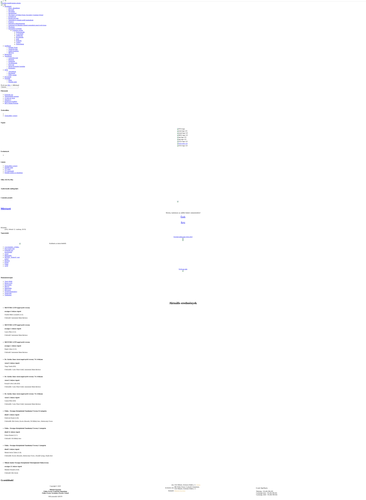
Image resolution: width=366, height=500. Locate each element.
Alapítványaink (13, 49)
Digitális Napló (13, 47)
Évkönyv (11, 22)
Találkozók (19, 35)
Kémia (7, 262)
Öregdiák (7, 78)
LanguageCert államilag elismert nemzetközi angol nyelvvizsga (27, 25)
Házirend (11, 59)
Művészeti (6, 208)
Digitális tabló (12, 82)
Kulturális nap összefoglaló (9, 251)
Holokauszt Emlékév (11, 101)
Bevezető (11, 10)
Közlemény (11, 68)
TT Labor (7, 169)
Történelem (8, 295)
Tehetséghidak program (12, 96)
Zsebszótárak (20, 44)
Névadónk (11, 11)
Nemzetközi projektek (15, 28)
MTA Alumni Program (11, 103)
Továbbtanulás (12, 63)
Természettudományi (11, 291)
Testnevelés (8, 293)
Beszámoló (11, 73)
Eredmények (12, 16)
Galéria (18, 42)
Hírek (10, 80)
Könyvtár (11, 65)
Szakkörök (11, 61)
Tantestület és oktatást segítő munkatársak (20, 20)
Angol (6, 254)
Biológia (7, 261)
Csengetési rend (13, 58)
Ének (183, 217)
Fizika (6, 264)
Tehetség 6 (8, 100)
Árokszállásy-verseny (11, 166)
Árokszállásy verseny (11, 116)
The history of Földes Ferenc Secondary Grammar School (25, 15)
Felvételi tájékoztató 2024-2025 (183, 237)
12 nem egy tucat (10, 98)
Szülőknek (8, 46)
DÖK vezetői (12, 75)
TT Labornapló (9, 171)
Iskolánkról (8, 6)
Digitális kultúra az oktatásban (14, 173)
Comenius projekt (17, 30)
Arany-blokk (8, 281)
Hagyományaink (10, 249)
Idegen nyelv (8, 283)
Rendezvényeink (13, 18)
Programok (8, 77)
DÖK (6, 70)
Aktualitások (12, 71)
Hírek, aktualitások (14, 8)
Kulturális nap (9, 95)
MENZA (11, 53)
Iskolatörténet (12, 13)
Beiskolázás (8, 54)
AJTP (6, 266)
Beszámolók (19, 37)
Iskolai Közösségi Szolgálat (16, 66)
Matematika (8, 255)
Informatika (8, 285)
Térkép (198, 485)
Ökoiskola (11, 27)
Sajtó (17, 39)
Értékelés (19, 41)
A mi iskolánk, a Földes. (12, 247)
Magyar (7, 286)
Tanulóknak (8, 56)
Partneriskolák (20, 32)
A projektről (19, 34)
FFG (9, 85)
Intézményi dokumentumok (16, 23)
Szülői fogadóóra (13, 51)
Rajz (183, 222)
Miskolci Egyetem (179, 491)
